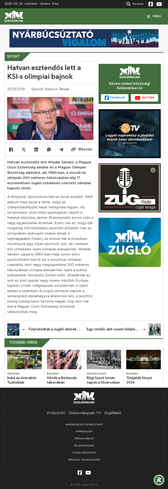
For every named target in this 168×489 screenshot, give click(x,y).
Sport (13, 57)
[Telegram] (61, 149)
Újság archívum (84, 452)
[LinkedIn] (36, 149)
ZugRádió (112, 413)
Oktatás (13, 373)
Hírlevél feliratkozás (84, 460)
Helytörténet (96, 373)
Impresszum (84, 431)
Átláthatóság (84, 445)
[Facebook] (11, 149)
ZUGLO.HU (56, 413)
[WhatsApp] (49, 149)
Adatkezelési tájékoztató (84, 424)
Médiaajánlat (84, 438)
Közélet (53, 373)
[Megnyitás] (154, 16)
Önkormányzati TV (85, 413)
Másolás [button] (85, 149)
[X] (23, 149)
